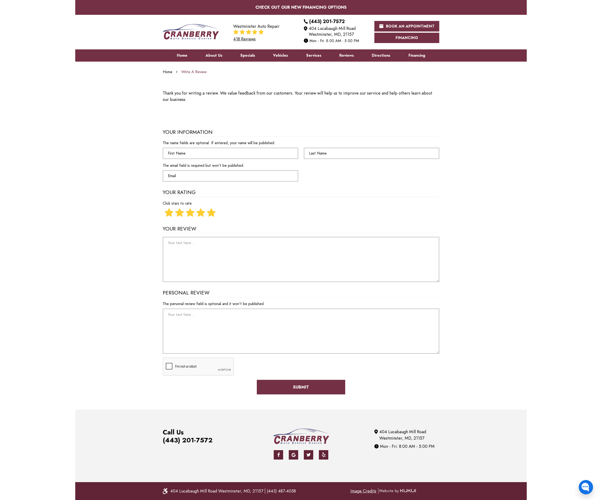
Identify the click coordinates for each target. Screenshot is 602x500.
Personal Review (186, 293)
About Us (214, 55)
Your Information (188, 132)
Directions (381, 55)
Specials (247, 55)
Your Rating (179, 192)
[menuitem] (182, 55)
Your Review (179, 229)
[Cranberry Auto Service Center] (191, 32)
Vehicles (280, 55)
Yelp (323, 455)
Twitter (308, 455)
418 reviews (244, 39)
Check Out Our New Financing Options (301, 7)
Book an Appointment (410, 26)
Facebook (278, 455)
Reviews (346, 55)
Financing (407, 37)
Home (182, 55)
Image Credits (363, 491)
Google (293, 455)
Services (313, 55)
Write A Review (194, 72)
